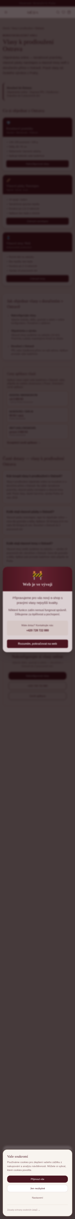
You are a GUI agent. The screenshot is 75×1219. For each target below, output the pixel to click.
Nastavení (37, 1197)
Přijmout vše (37, 1179)
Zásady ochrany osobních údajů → (23, 1210)
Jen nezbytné (37, 1188)
